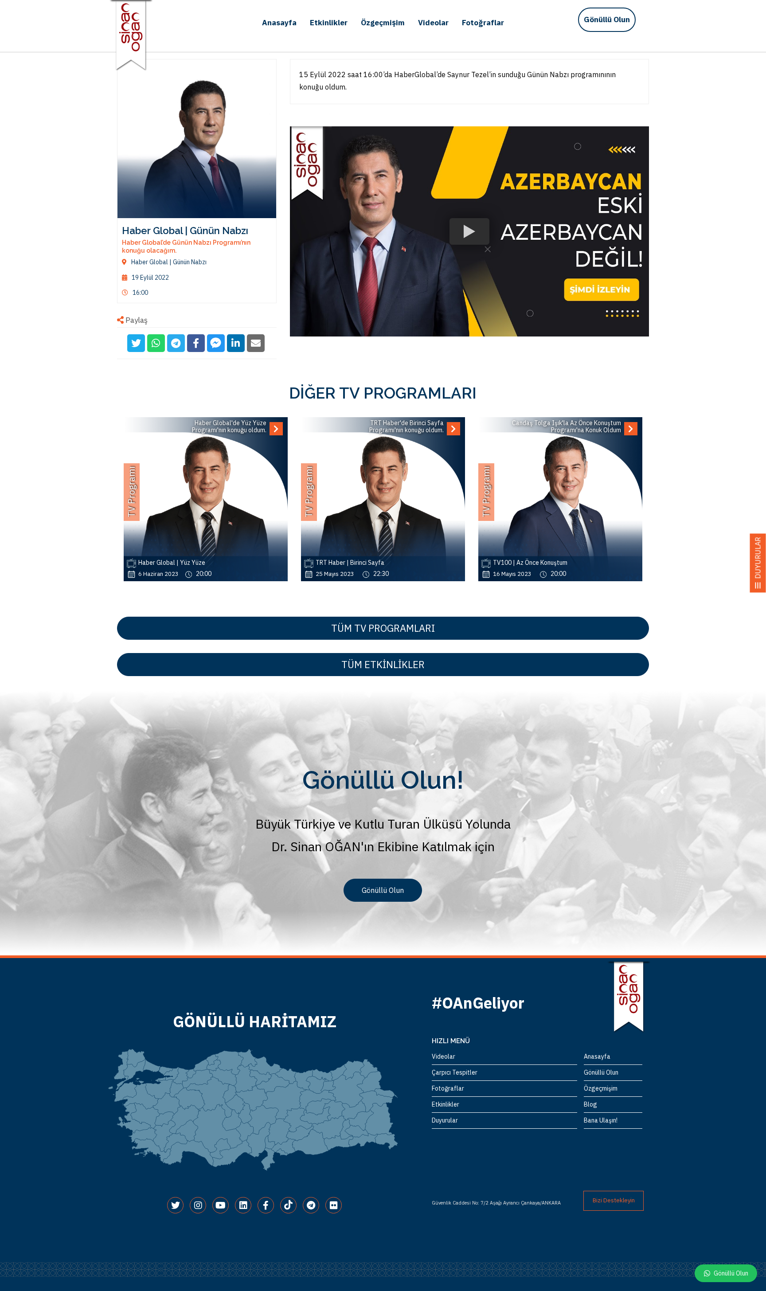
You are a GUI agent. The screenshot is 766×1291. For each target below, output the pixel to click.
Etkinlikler (329, 22)
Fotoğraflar (483, 22)
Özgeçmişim (383, 22)
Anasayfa (279, 22)
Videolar (433, 22)
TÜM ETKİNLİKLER (383, 664)
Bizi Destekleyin (614, 1200)
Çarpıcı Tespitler (454, 1072)
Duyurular (445, 1120)
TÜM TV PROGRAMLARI (383, 628)
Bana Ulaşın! (600, 1120)
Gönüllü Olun (607, 19)
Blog (590, 1104)
